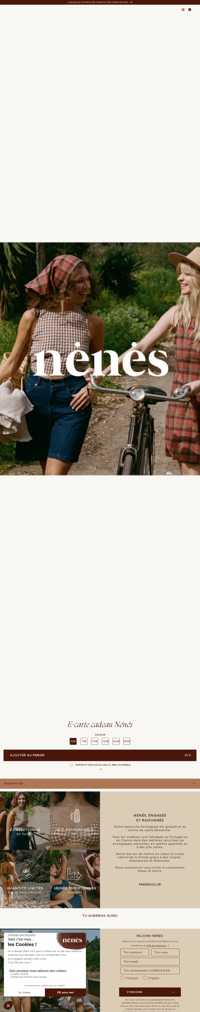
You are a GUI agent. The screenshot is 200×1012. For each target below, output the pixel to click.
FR (165, 10)
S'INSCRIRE (135, 992)
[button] (175, 11)
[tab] (101, 769)
